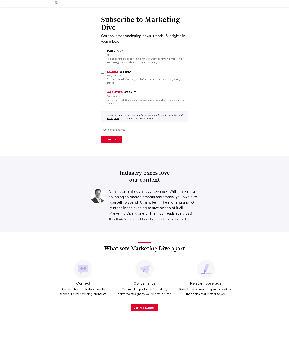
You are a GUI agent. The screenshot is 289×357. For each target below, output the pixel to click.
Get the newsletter (144, 307)
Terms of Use (171, 114)
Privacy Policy (113, 118)
